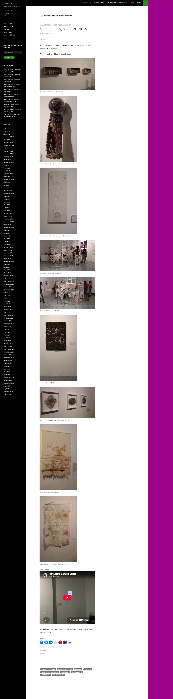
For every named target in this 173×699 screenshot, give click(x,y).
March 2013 (7, 210)
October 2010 (8, 287)
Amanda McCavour (48, 669)
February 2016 (8, 151)
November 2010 (9, 284)
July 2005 (7, 389)
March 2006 (7, 375)
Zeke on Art (87, 3)
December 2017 (9, 137)
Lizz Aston (65, 672)
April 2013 (7, 208)
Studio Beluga (82, 629)
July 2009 (7, 329)
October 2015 (8, 159)
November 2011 (9, 256)
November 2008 (9, 352)
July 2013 (7, 199)
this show (83, 45)
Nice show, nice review (63, 29)
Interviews (7, 29)
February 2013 (8, 213)
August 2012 (7, 230)
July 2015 (7, 165)
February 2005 (8, 391)
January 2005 (8, 394)
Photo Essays (8, 32)
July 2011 (7, 267)
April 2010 (7, 304)
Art (41, 25)
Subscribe (9, 57)
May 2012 (7, 239)
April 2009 (7, 338)
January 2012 (8, 250)
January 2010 (8, 312)
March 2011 (7, 273)
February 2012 (8, 247)
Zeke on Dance (99, 3)
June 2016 (7, 148)
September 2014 (9, 179)
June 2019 (7, 131)
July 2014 (7, 185)
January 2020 (8, 128)
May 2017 (7, 140)
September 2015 (9, 162)
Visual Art (67, 25)
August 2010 (7, 292)
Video (132, 3)
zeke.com (8, 3)
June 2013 (7, 202)
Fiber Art (78, 669)
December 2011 (9, 253)
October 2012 (8, 224)
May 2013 (7, 205)
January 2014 (8, 191)
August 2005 (7, 386)
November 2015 (9, 157)
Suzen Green (46, 675)
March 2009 (7, 341)
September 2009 (9, 324)
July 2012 (7, 233)
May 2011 (7, 270)
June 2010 (7, 298)
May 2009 (7, 335)
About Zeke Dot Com (10, 11)
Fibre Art (88, 669)
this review (53, 48)
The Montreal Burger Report (117, 3)
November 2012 (9, 222)
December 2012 (9, 219)
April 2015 (7, 171)
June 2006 (7, 369)
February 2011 (8, 275)
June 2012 (7, 236)
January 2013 (8, 216)
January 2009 (8, 346)
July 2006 (7, 366)
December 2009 (9, 315)
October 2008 (8, 355)
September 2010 (9, 290)
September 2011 (9, 261)
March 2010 (7, 307)
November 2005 (9, 377)
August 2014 (7, 182)
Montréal (47, 25)
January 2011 (8, 278)
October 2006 (8, 360)
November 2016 (9, 145)
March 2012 (7, 244)
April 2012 (7, 241)
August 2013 (7, 196)
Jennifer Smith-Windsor (50, 672)
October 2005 (8, 380)
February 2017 (8, 142)
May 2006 (7, 372)
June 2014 (7, 188)
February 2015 (8, 174)
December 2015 (9, 154)
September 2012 (9, 227)
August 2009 (7, 326)
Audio (139, 3)
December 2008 (9, 349)
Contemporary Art (65, 669)
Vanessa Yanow (58, 675)
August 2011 (7, 264)
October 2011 (8, 258)
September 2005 (9, 383)
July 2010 (7, 295)
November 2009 (9, 318)
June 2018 (7, 134)
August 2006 (7, 363)
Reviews (6, 38)
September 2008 (9, 358)
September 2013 (9, 193)
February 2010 (8, 309)
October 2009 (8, 321)
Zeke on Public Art (9, 35)
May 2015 (7, 168)
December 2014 (9, 176)
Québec (54, 25)
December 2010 (9, 281)
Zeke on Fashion (9, 26)
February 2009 (8, 343)
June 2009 (7, 332)
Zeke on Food (8, 24)
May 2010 (7, 301)
